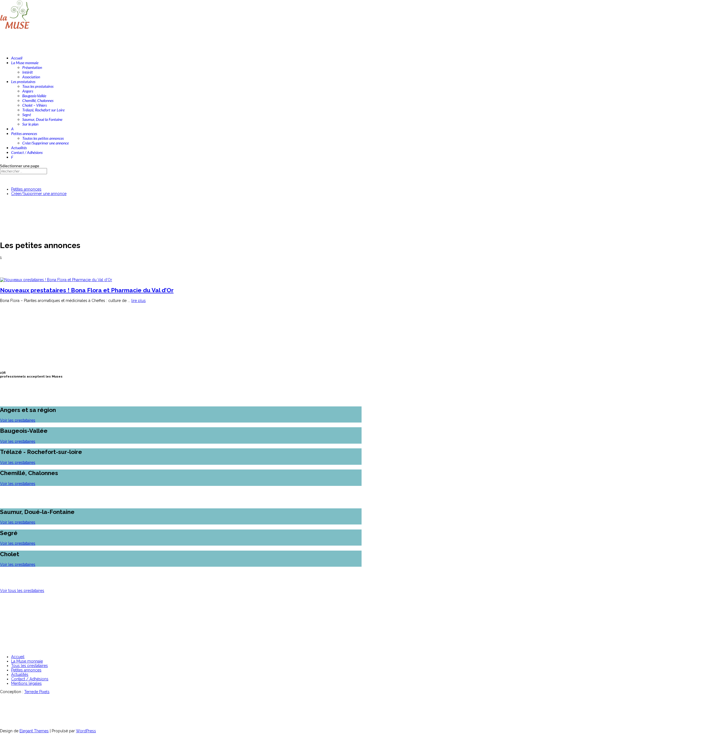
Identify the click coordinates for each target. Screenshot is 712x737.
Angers (27, 91)
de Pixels (37, 691)
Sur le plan (30, 124)
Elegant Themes (34, 731)
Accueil (17, 656)
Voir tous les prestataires (22, 590)
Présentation (32, 67)
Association (31, 76)
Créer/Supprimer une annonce (45, 143)
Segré (26, 114)
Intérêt (27, 72)
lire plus (138, 300)
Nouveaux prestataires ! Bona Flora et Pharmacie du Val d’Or (87, 290)
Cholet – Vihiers (34, 105)
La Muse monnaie (27, 661)
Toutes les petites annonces (43, 138)
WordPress (86, 731)
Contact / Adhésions (29, 679)
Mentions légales (26, 683)
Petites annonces (26, 189)
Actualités (19, 674)
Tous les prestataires (37, 86)
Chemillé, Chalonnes (37, 100)
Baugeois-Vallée (34, 95)
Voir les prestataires (17, 420)
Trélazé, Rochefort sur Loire (43, 110)
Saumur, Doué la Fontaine (42, 119)
